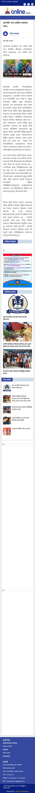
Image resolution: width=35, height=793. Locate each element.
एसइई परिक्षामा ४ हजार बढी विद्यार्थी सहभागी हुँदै (20, 419)
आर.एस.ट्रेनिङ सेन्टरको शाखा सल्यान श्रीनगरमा (15, 318)
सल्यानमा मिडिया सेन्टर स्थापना (21, 428)
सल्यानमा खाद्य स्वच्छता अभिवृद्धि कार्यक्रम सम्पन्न (16, 372)
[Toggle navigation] (4, 18)
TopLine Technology (21, 791)
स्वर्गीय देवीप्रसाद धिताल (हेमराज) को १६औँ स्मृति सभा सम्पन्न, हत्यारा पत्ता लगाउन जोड (17, 345)
